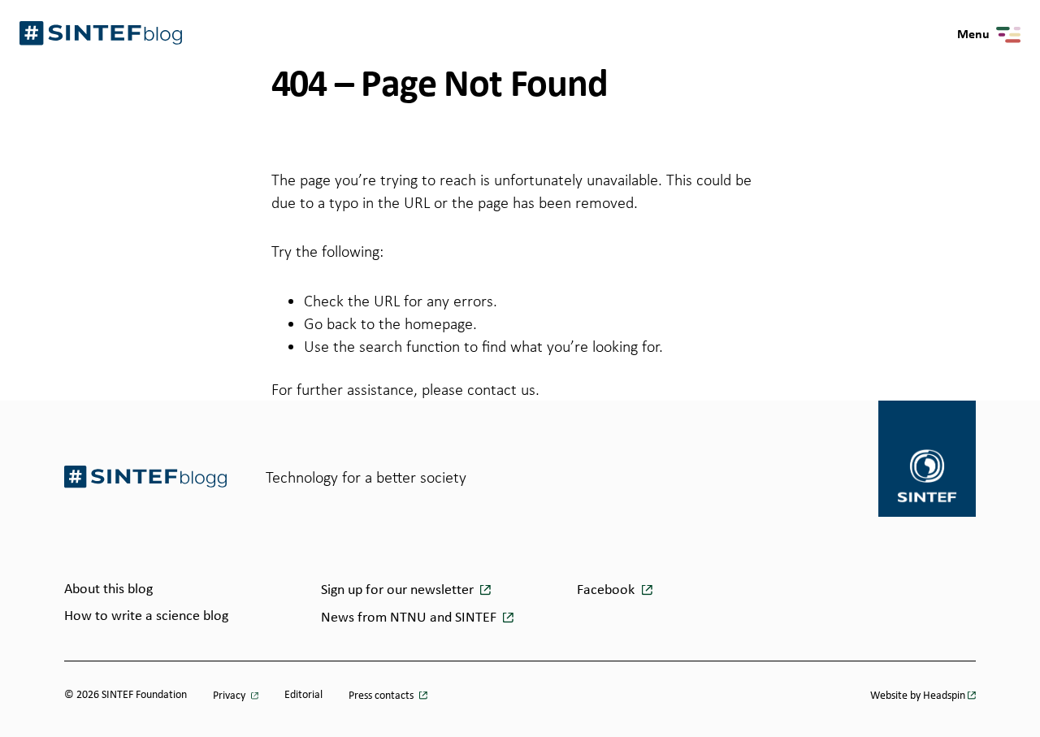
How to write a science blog (146, 616)
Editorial (303, 695)
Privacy (230, 696)
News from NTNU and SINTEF (410, 618)
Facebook (607, 590)
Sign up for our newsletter (399, 590)
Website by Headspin (917, 696)
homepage (439, 323)
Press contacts (382, 696)
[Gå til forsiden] (145, 477)
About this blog (108, 589)
